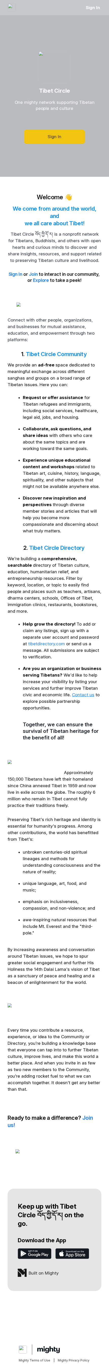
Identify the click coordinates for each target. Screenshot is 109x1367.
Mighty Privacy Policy (73, 1360)
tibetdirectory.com (46, 643)
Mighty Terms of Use (34, 1360)
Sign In (93, 7)
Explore (41, 280)
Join (33, 274)
